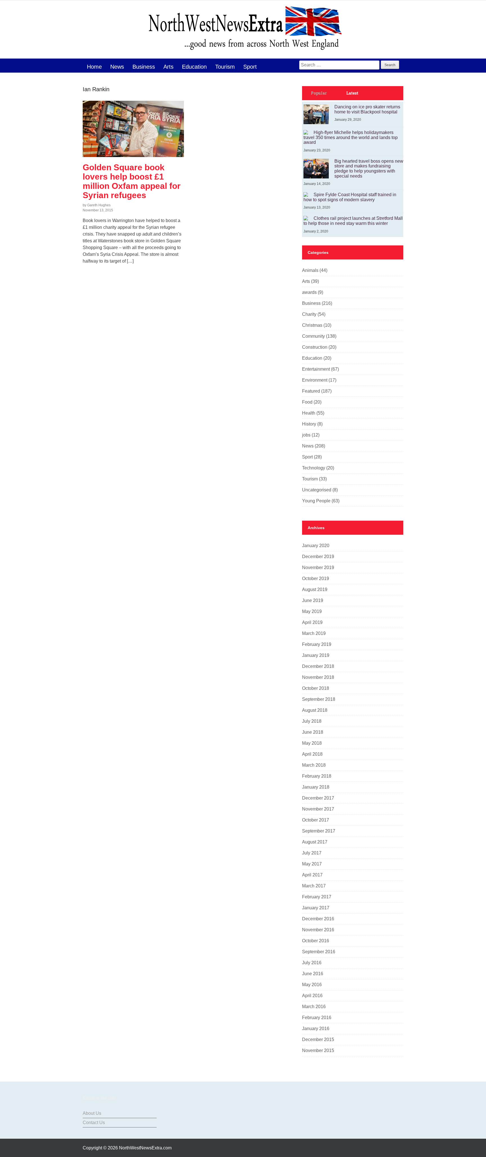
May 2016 (312, 984)
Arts (168, 67)
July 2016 (311, 962)
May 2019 (312, 611)
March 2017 (314, 885)
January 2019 (315, 655)
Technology (313, 468)
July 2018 (311, 721)
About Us (92, 1113)
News (117, 67)
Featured (311, 391)
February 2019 (316, 644)
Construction (314, 347)
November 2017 (318, 809)
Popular (319, 93)
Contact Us (94, 1122)
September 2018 (318, 699)
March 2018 (314, 765)
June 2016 (312, 973)
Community (313, 336)
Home (94, 67)
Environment (314, 380)
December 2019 (318, 556)
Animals (310, 270)
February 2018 (316, 776)
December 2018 (318, 666)
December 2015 (318, 1039)
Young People (316, 500)
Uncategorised (316, 489)
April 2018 (312, 754)
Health (308, 413)
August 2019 (314, 589)
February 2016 (316, 1017)
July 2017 (311, 853)
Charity (309, 314)
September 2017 (318, 831)
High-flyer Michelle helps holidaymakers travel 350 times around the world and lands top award (350, 137)
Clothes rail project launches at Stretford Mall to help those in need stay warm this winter (353, 221)
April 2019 (312, 622)
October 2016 (315, 940)
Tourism (225, 67)
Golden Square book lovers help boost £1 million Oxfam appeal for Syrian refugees (132, 181)
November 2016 (318, 929)
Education (194, 67)
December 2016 (318, 918)
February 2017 (316, 896)
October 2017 (315, 820)
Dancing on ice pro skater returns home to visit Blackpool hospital (367, 109)
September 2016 (318, 951)
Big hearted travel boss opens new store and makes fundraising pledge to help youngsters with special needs (368, 168)
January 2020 (315, 545)
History (309, 424)
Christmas (312, 325)
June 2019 (312, 600)
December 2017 (318, 798)
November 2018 (318, 677)
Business (143, 67)
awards (309, 292)
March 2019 (314, 633)
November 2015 (318, 1050)
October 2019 (315, 578)
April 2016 (312, 995)
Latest (352, 93)
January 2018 (315, 787)
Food (307, 402)
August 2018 (314, 710)
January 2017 (315, 907)
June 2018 (312, 732)
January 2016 (315, 1028)
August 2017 (314, 842)
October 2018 (315, 688)
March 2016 (314, 1006)
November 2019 (318, 567)
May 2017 (312, 863)
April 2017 (312, 874)
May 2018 (312, 743)
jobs (306, 435)
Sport (250, 67)
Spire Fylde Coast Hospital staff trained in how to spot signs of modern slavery (349, 197)
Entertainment (316, 369)
